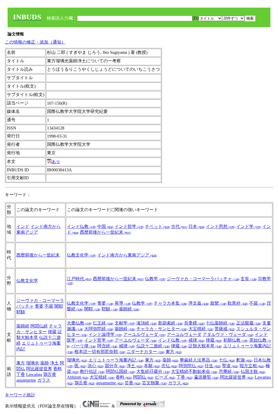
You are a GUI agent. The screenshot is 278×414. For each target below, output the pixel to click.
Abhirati (78, 377)
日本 (196, 226)
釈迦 (244, 360)
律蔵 (52, 331)
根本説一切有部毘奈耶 (99, 351)
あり (56, 161)
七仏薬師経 (220, 323)
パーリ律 (83, 346)
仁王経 (103, 323)
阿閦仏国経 (120, 371)
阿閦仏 (143, 377)
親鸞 (218, 303)
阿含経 (107, 346)
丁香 (20, 374)
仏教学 (155, 278)
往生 (213, 365)
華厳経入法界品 (199, 360)
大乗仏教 (79, 323)
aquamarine (26, 380)
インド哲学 (129, 226)
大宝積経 (200, 328)
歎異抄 (238, 303)
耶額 (20, 312)
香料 (57, 368)
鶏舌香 (49, 374)
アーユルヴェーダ (144, 334)
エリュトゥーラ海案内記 (116, 360)
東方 (174, 351)
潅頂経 (146, 323)
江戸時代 (79, 278)
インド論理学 (105, 334)
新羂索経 (170, 323)
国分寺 (115, 365)
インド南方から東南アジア (127, 255)
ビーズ (165, 377)
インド (22, 226)
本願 (152, 365)
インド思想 (220, 226)
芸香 (133, 383)
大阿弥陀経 (98, 328)
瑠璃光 (32, 363)
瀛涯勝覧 (206, 377)
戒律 (196, 340)
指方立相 (251, 365)
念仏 (169, 365)
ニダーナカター (146, 351)
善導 (123, 303)
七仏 (227, 360)
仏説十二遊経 (153, 346)
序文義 (198, 303)
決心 (95, 365)
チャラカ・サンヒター (161, 328)
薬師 (44, 363)
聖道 (230, 365)
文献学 (125, 323)
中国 (105, 226)
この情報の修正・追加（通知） (35, 42)
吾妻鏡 (194, 323)
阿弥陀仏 (191, 365)
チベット (157, 226)
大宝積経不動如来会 (194, 371)
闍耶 (58, 306)
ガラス (43, 380)
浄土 (54, 363)
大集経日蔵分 (153, 371)
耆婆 (39, 306)
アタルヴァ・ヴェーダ (228, 334)
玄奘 (249, 278)
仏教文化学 (81, 255)
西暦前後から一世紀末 (105, 232)
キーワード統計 (20, 395)
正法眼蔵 (248, 323)
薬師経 (129, 309)
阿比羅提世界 (39, 368)
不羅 (49, 306)
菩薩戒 (224, 328)
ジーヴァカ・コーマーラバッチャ (203, 278)
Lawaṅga (34, 374)
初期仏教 (235, 340)
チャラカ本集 (170, 303)
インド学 (248, 226)
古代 (179, 226)
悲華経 (229, 371)
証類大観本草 (205, 346)
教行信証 (92, 371)
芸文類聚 (154, 383)
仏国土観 (253, 371)
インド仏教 (81, 226)
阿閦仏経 (39, 326)
